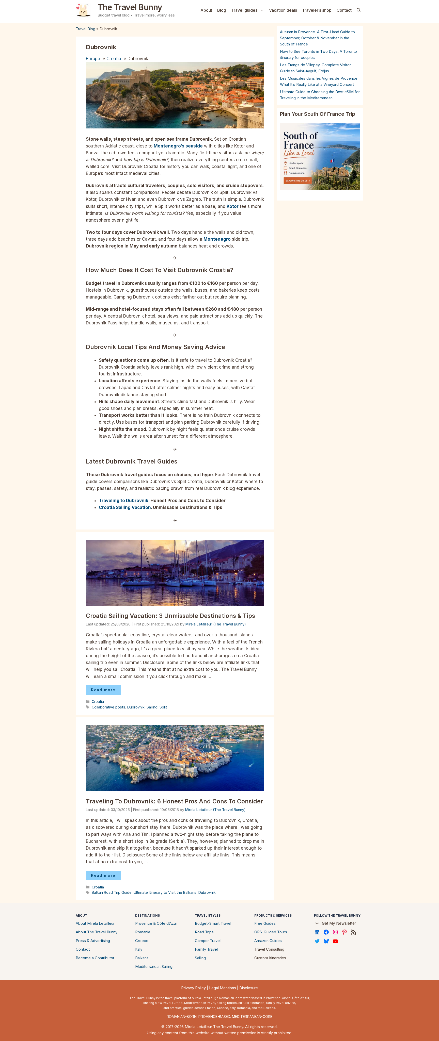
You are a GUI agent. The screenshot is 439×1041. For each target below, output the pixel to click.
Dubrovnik (136, 707)
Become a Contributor (95, 957)
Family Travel (206, 949)
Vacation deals (283, 10)
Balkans (142, 957)
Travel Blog (85, 28)
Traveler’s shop (317, 10)
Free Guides (265, 923)
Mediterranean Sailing (154, 966)
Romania (142, 932)
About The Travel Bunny (96, 932)
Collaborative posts (108, 707)
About (206, 10)
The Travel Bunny (130, 7)
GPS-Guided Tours (270, 932)
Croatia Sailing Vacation (125, 507)
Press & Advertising (93, 940)
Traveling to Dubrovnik (123, 500)
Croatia (113, 58)
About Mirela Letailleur (95, 923)
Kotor (233, 206)
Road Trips (204, 932)
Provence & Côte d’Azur (156, 923)
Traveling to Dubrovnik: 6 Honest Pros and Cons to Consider (174, 801)
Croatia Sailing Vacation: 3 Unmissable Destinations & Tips (170, 615)
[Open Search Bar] (358, 10)
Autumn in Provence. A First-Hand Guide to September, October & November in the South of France (317, 37)
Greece (141, 940)
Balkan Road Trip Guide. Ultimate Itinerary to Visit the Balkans (144, 892)
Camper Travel (208, 940)
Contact (344, 10)
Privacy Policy (193, 987)
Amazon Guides (268, 940)
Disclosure (248, 987)
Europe (93, 58)
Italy (138, 949)
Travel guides (244, 10)
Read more (103, 689)
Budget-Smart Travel (213, 923)
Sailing (152, 707)
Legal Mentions (222, 987)
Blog (221, 10)
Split (163, 707)
